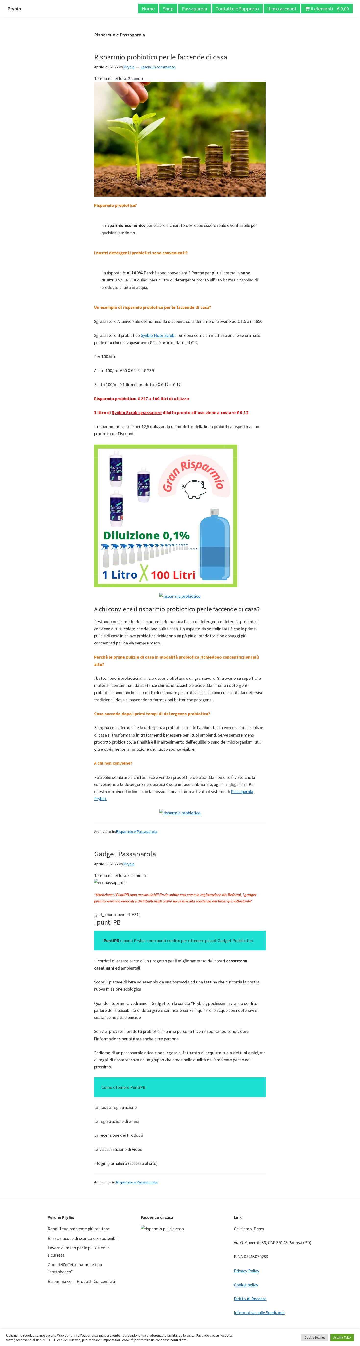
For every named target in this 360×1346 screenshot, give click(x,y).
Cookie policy (246, 1284)
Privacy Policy (246, 1271)
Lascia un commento (158, 66)
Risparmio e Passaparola (136, 831)
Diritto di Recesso (250, 1298)
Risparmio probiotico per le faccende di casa (160, 56)
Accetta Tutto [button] (342, 1337)
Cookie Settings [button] (314, 1337)
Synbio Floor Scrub (157, 335)
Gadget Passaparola (125, 853)
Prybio (14, 8)
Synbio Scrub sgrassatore (137, 412)
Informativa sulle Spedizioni (259, 1312)
